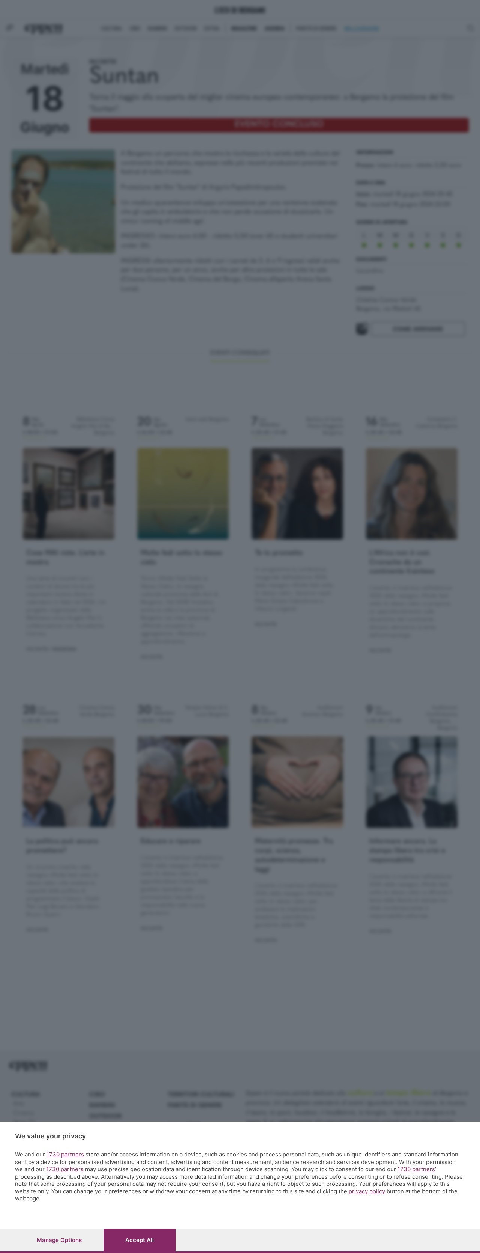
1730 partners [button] (65, 1154)
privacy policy (367, 1191)
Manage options (59, 1240)
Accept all (139, 1240)
